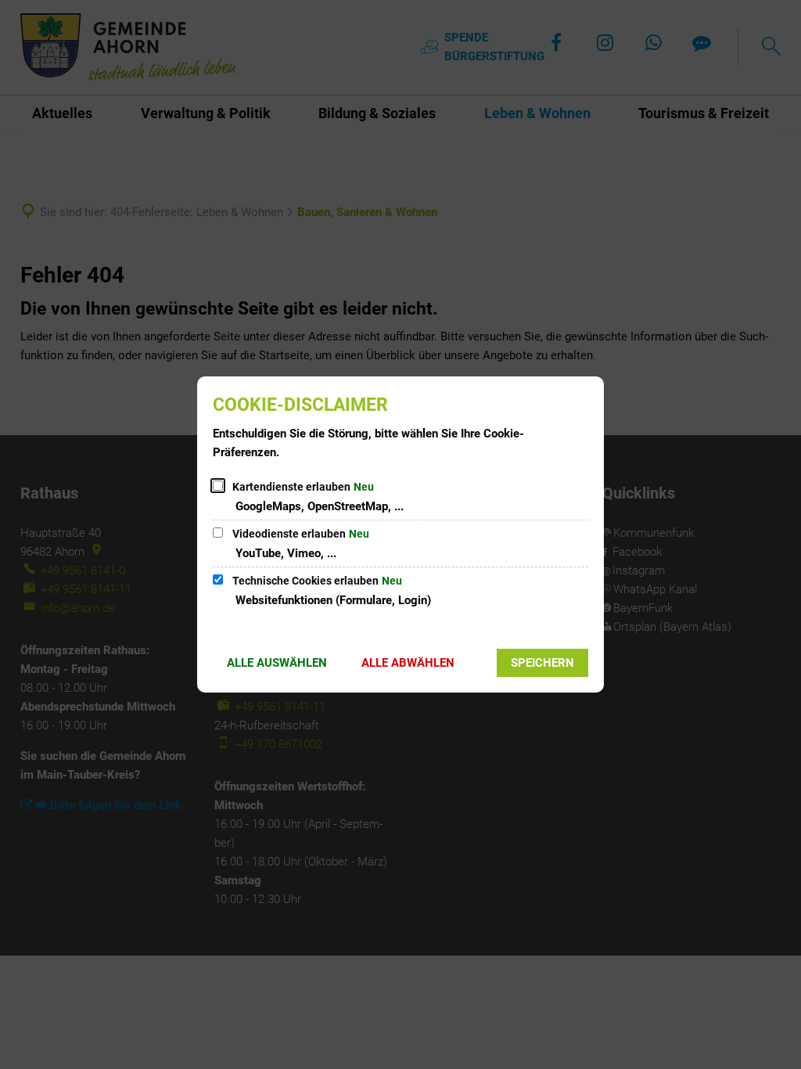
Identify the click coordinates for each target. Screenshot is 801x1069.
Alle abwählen (407, 663)
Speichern (542, 663)
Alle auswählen (277, 663)
